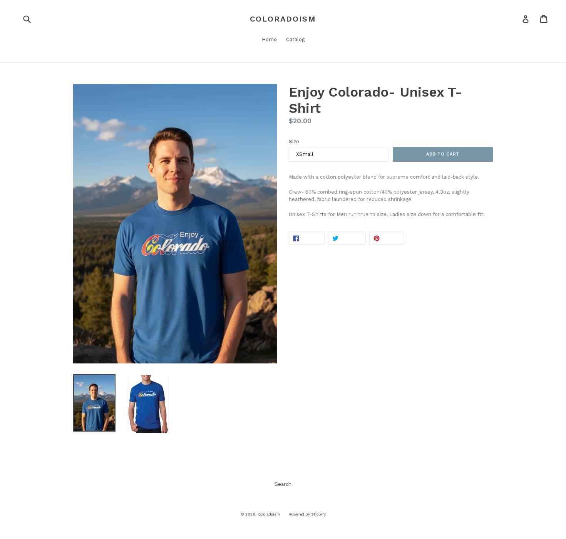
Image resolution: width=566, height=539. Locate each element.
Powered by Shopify (307, 514)
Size (294, 141)
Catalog (295, 39)
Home (269, 39)
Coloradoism (283, 18)
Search (283, 484)
